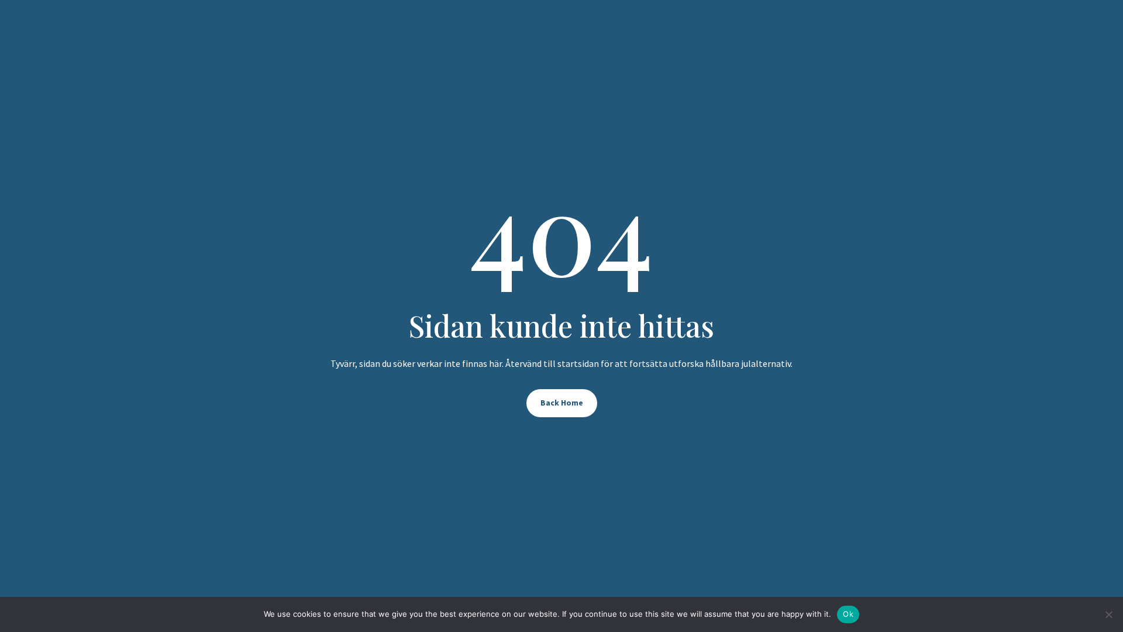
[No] (1108, 614)
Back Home (561, 402)
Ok (848, 614)
